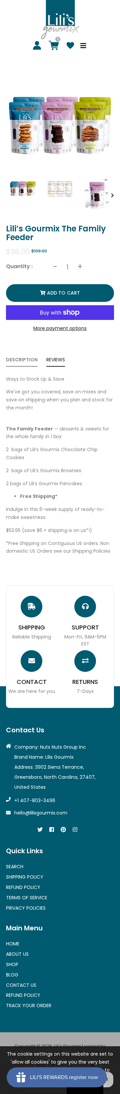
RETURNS (85, 682)
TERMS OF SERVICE (26, 897)
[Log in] (37, 46)
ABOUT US (17, 954)
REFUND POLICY (23, 887)
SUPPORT (85, 627)
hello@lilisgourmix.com (40, 812)
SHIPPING (31, 627)
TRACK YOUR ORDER (28, 1005)
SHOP (12, 964)
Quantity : (19, 266)
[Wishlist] (70, 46)
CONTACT (32, 682)
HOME (12, 943)
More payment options (60, 328)
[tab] (22, 361)
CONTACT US (21, 985)
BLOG (12, 974)
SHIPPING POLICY (24, 877)
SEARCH (14, 866)
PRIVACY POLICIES (26, 908)
